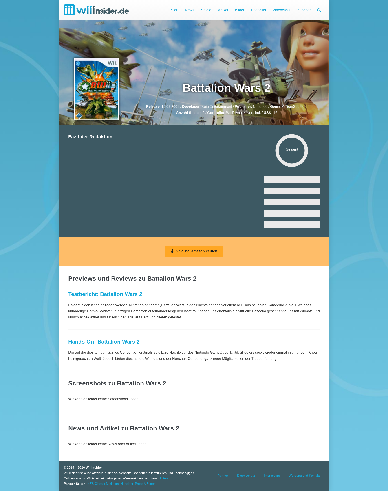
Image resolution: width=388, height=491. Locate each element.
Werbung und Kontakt (304, 475)
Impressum (272, 475)
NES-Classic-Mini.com (103, 483)
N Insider (127, 483)
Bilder (239, 10)
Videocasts (281, 10)
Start (174, 10)
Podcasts (258, 10)
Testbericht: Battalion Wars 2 (105, 294)
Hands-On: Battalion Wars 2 (103, 342)
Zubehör (304, 10)
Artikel (223, 10)
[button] (319, 10)
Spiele (206, 10)
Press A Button (145, 483)
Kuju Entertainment (216, 106)
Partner (223, 475)
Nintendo (260, 106)
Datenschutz (246, 475)
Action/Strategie (294, 106)
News (189, 10)
